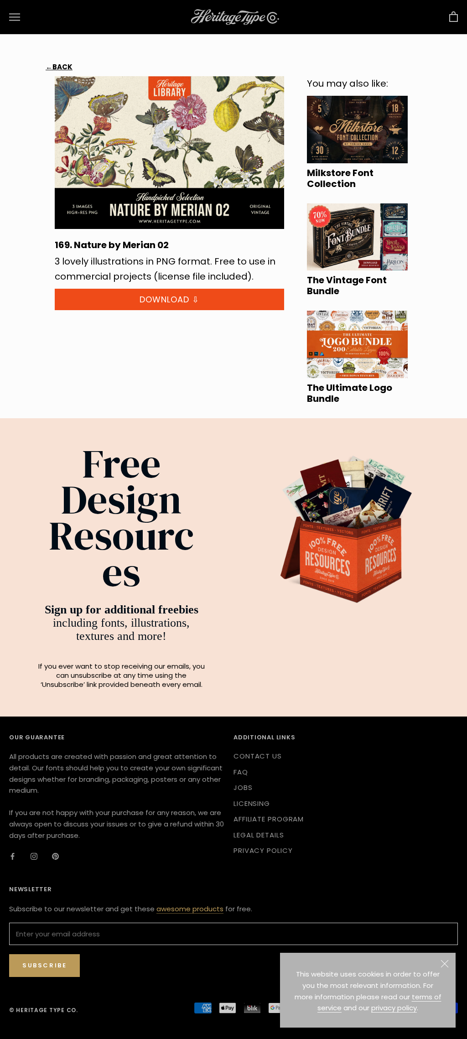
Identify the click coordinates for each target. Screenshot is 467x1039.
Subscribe (44, 965)
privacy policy (394, 1008)
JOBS (243, 787)
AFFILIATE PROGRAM (269, 819)
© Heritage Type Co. (43, 1010)
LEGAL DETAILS (259, 835)
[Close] (445, 964)
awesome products (189, 909)
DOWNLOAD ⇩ (169, 299)
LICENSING (252, 803)
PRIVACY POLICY (263, 850)
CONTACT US (258, 756)
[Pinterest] (55, 856)
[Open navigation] (14, 17)
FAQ (241, 772)
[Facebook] (12, 856)
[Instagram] (34, 856)
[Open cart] (453, 17)
